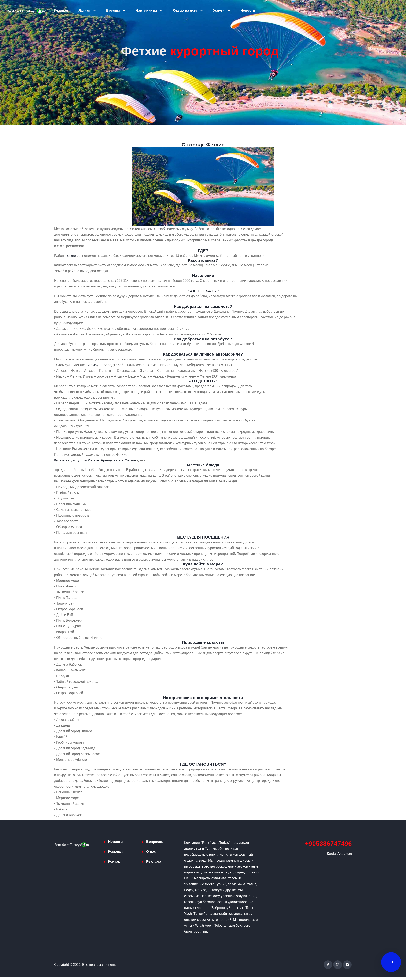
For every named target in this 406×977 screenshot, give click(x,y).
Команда (115, 852)
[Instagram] (337, 964)
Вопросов (154, 842)
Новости (247, 10)
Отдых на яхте (185, 10)
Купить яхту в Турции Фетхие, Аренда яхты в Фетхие (95, 460)
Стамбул (93, 365)
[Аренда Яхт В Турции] (25, 10)
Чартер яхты (146, 10)
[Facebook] (328, 964)
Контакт (115, 861)
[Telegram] (347, 964)
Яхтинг (84, 10)
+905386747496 (328, 843)
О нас (151, 852)
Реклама (153, 861)
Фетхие (70, 255)
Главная (61, 10)
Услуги (219, 10)
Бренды (113, 10)
